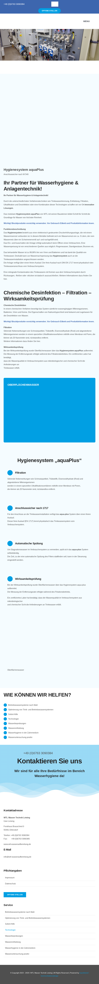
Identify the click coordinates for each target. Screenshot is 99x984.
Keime (24, 312)
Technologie (13, 719)
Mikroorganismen (80, 309)
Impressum (9, 878)
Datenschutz (10, 884)
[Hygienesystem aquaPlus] (49, 80)
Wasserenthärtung (16, 728)
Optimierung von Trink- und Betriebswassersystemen (30, 710)
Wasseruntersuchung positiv (20, 737)
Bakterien (8, 312)
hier (5, 279)
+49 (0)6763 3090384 (14, 4)
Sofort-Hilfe (13, 714)
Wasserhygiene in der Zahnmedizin (23, 733)
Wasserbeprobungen (17, 723)
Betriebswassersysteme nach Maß (23, 705)
